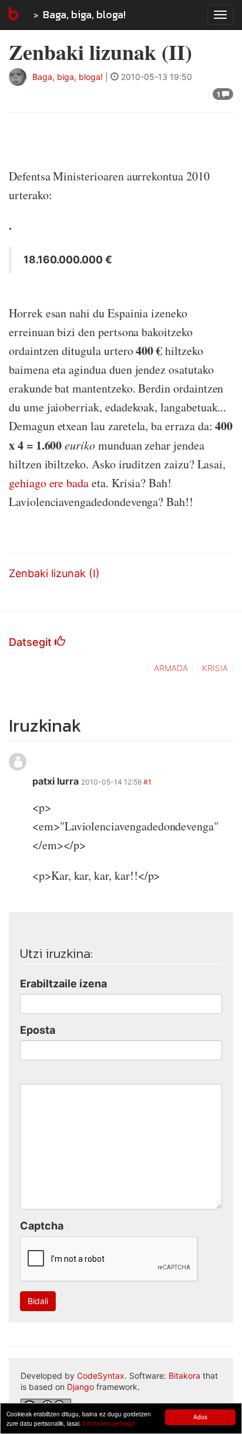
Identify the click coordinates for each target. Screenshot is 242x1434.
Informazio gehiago (109, 1423)
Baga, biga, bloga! (84, 14)
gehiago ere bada (49, 483)
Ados (200, 1416)
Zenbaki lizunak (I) (54, 573)
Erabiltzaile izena (63, 983)
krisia (215, 668)
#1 (147, 782)
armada (171, 668)
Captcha (41, 1225)
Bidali (38, 1301)
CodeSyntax (101, 1376)
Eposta (37, 1030)
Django (80, 1387)
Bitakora (184, 1376)
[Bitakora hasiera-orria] (12, 14)
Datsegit (32, 642)
